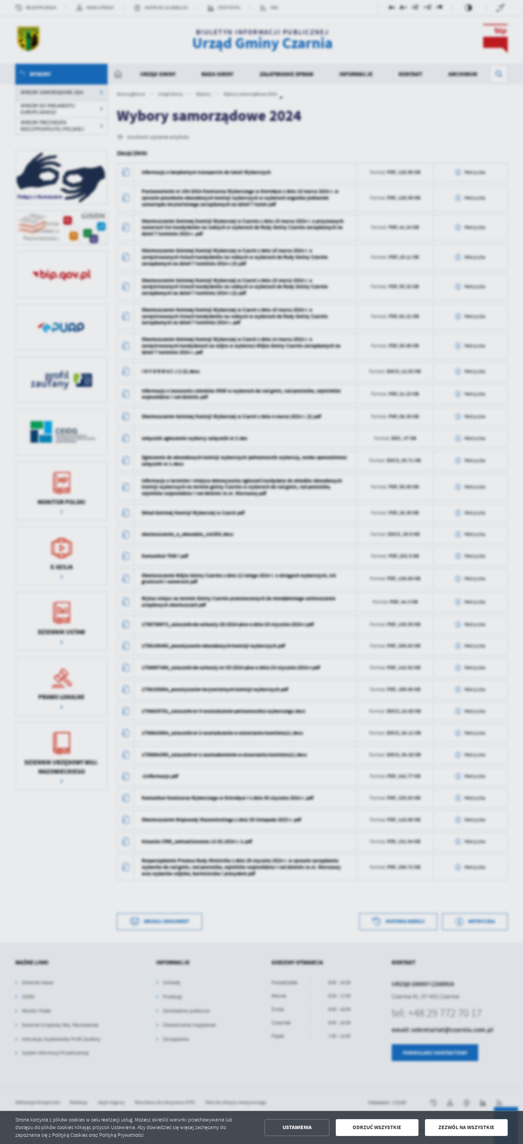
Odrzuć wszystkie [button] (377, 1127)
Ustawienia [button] (297, 1127)
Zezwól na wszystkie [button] (466, 1127)
